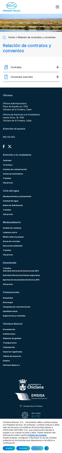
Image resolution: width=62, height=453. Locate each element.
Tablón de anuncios (12, 356)
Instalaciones (9, 334)
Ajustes (37, 448)
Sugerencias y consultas (14, 316)
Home (11, 37)
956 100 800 (9, 137)
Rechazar (23, 448)
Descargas (8, 302)
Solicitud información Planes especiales (21, 275)
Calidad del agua (10, 201)
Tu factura (7, 165)
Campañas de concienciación (16, 307)
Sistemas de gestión (12, 338)
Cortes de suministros (13, 174)
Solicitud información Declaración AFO (21, 271)
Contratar (7, 160)
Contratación (9, 347)
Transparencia (10, 343)
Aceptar (9, 448)
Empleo (6, 361)
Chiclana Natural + (11, 365)
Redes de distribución (13, 205)
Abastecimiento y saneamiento (17, 196)
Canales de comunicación (15, 169)
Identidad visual (10, 311)
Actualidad (8, 298)
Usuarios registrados (12, 352)
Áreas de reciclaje (11, 241)
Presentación (9, 329)
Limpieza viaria (10, 232)
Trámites (7, 178)
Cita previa (8, 183)
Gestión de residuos (12, 228)
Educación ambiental (12, 246)
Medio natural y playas (13, 237)
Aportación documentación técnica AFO (21, 280)
